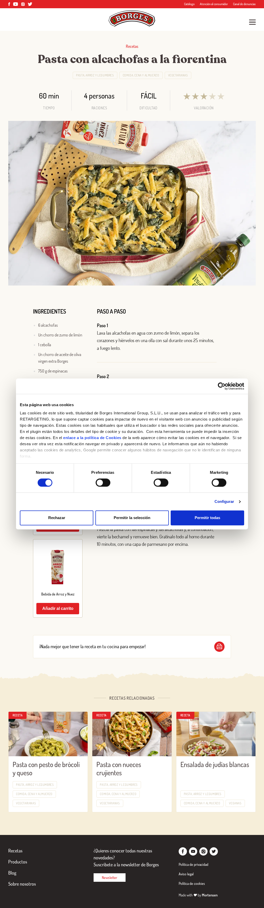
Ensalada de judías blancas (214, 764)
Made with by (198, 895)
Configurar (224, 501)
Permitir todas (207, 518)
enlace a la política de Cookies (92, 437)
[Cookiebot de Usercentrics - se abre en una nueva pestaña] (221, 386)
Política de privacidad (193, 864)
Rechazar (56, 518)
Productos (17, 862)
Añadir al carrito (57, 608)
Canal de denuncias (244, 4)
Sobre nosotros (22, 884)
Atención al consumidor (214, 4)
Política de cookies (192, 883)
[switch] (103, 482)
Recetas (15, 850)
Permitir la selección (132, 518)
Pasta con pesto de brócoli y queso (46, 768)
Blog (12, 873)
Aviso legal (186, 874)
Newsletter (109, 877)
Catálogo (189, 4)
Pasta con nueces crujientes (118, 768)
